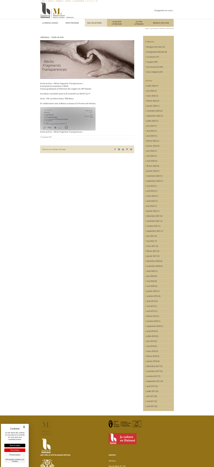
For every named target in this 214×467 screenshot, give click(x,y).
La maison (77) (153, 57)
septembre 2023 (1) (155, 181)
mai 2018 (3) (152, 346)
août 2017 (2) (152, 386)
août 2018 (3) (152, 331)
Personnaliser (14, 455)
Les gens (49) (152, 62)
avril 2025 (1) (152, 136)
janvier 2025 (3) (153, 146)
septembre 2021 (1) (155, 231)
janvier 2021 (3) (153, 256)
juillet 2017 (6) (152, 391)
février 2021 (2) (153, 251)
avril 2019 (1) (152, 311)
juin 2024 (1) (152, 151)
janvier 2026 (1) (153, 106)
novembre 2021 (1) (154, 221)
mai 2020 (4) (152, 281)
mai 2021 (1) (152, 241)
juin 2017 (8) (152, 396)
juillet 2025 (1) (152, 121)
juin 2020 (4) (152, 276)
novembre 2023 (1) (154, 176)
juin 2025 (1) (152, 126)
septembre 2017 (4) (155, 381)
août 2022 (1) (152, 201)
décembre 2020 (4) (154, 261)
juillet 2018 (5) (152, 336)
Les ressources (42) (155, 67)
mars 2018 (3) (152, 351)
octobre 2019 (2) (153, 296)
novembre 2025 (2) (154, 111)
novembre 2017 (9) (154, 371)
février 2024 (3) (153, 166)
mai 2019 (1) (152, 306)
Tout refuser (15, 450)
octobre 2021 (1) (153, 226)
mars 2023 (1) (152, 196)
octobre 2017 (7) (153, 376)
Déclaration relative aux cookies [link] (14, 460)
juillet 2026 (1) (152, 86)
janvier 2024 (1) (153, 171)
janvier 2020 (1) (153, 291)
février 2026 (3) (153, 101)
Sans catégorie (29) (155, 72)
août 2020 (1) (152, 271)
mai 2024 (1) (152, 156)
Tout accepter (15, 445)
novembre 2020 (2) (154, 266)
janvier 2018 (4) (153, 361)
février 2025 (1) (153, 141)
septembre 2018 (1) (155, 326)
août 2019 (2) (152, 301)
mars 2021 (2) (152, 246)
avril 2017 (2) (152, 406)
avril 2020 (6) (152, 286)
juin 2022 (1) (152, 206)
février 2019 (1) (153, 316)
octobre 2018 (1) (153, 321)
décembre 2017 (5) (154, 366)
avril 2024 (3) (152, 161)
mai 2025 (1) (152, 131)
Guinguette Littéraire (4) (157, 52)
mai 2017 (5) (152, 401)
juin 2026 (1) (152, 91)
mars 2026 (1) (152, 96)
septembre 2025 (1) (155, 116)
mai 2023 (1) (152, 186)
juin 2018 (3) (152, 341)
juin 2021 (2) (152, 236)
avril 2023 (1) (152, 191)
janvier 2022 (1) (153, 211)
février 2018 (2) (153, 356)
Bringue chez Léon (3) (156, 47)
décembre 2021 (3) (154, 216)
